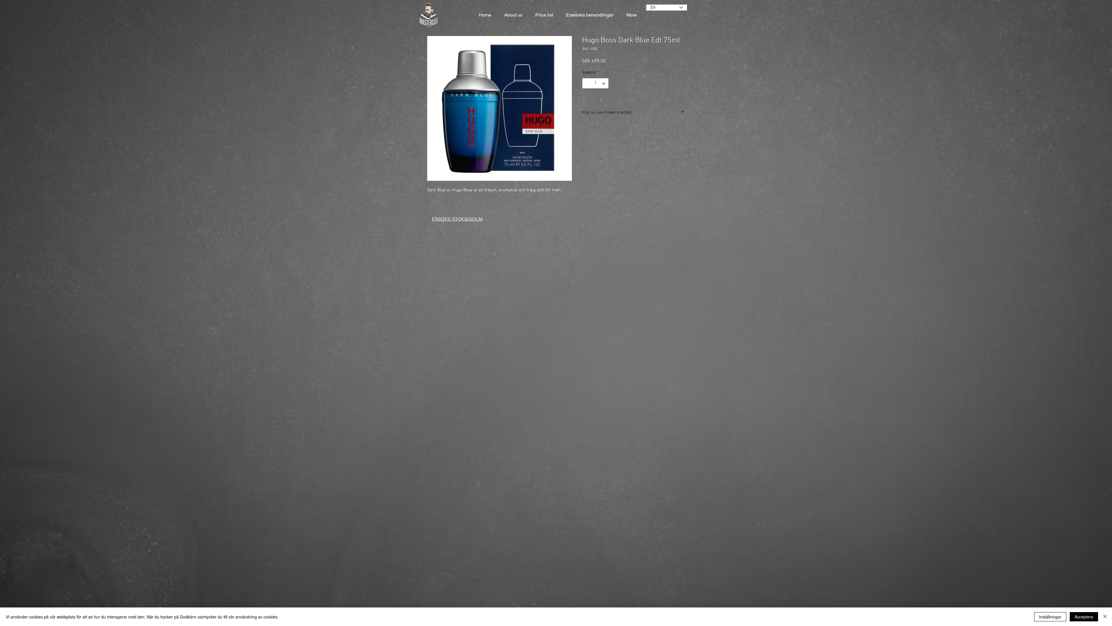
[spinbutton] (595, 83)
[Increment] (604, 83)
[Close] (1105, 616)
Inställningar (1050, 617)
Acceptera (1084, 617)
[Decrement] (586, 83)
